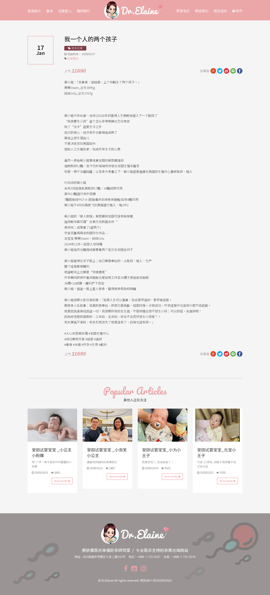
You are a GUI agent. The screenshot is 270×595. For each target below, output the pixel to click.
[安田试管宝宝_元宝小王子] (217, 425)
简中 (238, 10)
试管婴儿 (64, 10)
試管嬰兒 (72, 58)
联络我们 (201, 10)
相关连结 (220, 10)
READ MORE (61, 481)
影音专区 (183, 10)
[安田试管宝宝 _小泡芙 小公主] (107, 425)
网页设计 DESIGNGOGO (156, 580)
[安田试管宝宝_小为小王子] (162, 425)
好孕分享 (77, 48)
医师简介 (34, 10)
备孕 (49, 10)
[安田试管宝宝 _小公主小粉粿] (52, 425)
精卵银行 (83, 10)
